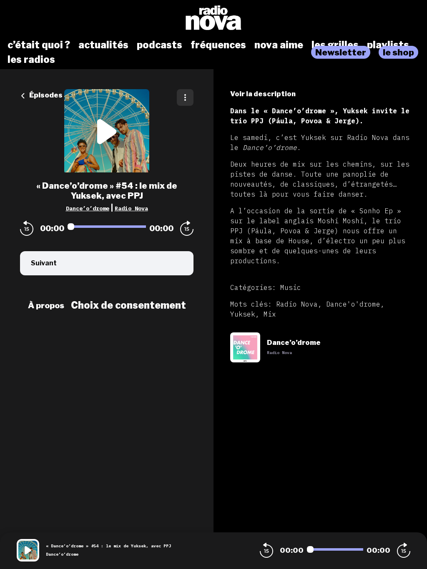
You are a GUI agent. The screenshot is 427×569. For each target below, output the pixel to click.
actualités (103, 45)
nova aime (278, 45)
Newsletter (340, 52)
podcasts (159, 45)
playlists (388, 45)
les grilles (335, 45)
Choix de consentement (128, 305)
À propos (46, 305)
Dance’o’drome (87, 208)
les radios (31, 59)
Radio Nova (131, 208)
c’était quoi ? (39, 45)
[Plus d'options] (185, 97)
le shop (398, 52)
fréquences (218, 45)
